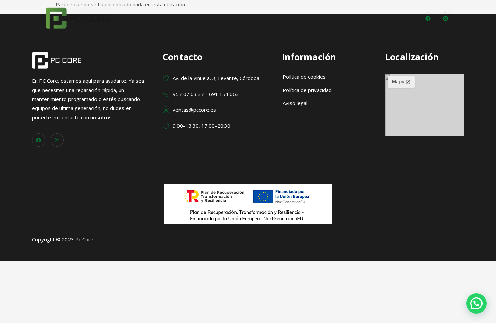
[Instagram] (445, 18)
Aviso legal (295, 103)
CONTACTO (367, 18)
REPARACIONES (278, 18)
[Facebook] (428, 18)
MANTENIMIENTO (220, 18)
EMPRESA (169, 18)
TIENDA (325, 18)
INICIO (130, 18)
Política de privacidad (307, 89)
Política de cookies (304, 76)
